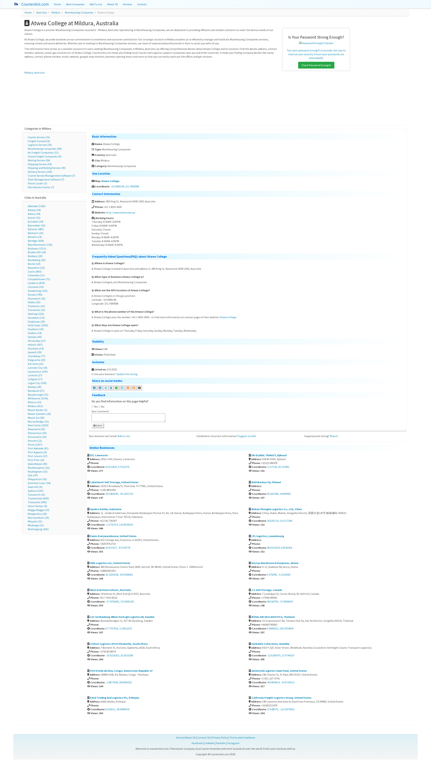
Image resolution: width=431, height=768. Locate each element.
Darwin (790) (35, 294)
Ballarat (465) (36, 229)
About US (112, 4)
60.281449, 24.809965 (279, 493)
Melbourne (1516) (38, 398)
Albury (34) (34, 213)
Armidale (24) (35, 221)
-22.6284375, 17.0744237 (280, 655)
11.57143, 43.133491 (278, 467)
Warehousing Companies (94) (44, 148)
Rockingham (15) (37, 471)
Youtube (220, 743)
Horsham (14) (36, 348)
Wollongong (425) (38, 529)
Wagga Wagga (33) (38, 510)
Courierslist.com (35, 4)
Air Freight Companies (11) (43, 152)
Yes (96, 406)
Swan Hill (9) (35, 487)
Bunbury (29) (35, 256)
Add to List (124, 436)
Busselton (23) (36, 267)
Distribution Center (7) (41, 187)
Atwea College (110, 181)
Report (334, 436)
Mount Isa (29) (36, 417)
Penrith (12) (35, 440)
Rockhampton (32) (38, 467)
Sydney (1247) (35, 490)
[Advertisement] (215, 99)
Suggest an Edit (247, 436)
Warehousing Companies (79, 12)
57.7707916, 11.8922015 (119, 628)
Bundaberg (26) (36, 260)
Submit (98, 425)
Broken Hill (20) (37, 252)
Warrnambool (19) (38, 517)
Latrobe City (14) (37, 367)
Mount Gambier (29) (39, 413)
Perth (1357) (35, 444)
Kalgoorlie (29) (36, 360)
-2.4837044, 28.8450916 (119, 682)
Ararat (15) (34, 217)
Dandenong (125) (37, 290)
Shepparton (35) (37, 479)
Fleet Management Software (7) (46, 179)
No (102, 406)
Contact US (203, 737)
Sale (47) (33, 475)
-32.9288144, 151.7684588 (124, 186)
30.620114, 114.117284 (279, 520)
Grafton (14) (35, 333)
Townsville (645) (37, 502)
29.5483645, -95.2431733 (119, 493)
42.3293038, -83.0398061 (119, 574)
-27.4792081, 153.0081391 (120, 601)
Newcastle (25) (36, 429)
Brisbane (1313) (37, 248)
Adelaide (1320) (36, 206)
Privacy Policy (220, 737)
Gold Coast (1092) (38, 325)
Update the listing (126, 374)
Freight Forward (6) (39, 141)
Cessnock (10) (36, 287)
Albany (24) (34, 210)
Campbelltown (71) (39, 279)
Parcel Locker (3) (37, 183)
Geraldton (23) (36, 317)
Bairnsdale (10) (36, 225)
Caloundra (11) (36, 275)
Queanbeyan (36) (37, 463)
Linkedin (209, 743)
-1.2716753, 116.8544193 (119, 524)
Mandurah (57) (36, 390)
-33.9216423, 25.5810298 (119, 655)
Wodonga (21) (36, 525)
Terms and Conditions (242, 737)
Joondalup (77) (36, 356)
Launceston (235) (38, 371)
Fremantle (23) (36, 310)
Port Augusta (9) (37, 452)
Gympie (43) (35, 337)
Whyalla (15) (35, 521)
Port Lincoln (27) (37, 456)
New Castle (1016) (38, 425)
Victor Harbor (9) (37, 506)
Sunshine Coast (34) (39, 483)
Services (127, 4)
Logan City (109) (37, 383)
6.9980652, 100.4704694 (280, 628)
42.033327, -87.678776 (118, 547)
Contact (142, 4)
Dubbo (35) (34, 302)
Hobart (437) (35, 344)
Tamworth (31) (36, 494)
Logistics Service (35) (40, 144)
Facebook (197, 743)
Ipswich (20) (35, 352)
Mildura (56, 12)
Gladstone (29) (36, 321)
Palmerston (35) (37, 433)
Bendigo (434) (36, 240)
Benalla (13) (35, 237)
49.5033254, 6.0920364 (279, 547)
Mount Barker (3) (37, 410)
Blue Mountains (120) (40, 244)
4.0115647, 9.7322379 (117, 467)
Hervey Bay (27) (36, 340)
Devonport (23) (36, 298)
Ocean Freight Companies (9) (44, 156)
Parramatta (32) (37, 437)
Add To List (96, 4)
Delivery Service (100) (40, 171)
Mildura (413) (35, 406)
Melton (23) (34, 402)
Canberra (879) (36, 283)
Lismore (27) (35, 375)
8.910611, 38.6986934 (117, 709)
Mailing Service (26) (39, 160)
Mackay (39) (34, 387)
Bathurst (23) (35, 233)
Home (57, 4)
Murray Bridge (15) (38, 421)
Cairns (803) (34, 271)
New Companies (75, 4)
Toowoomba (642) (38, 498)
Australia (41, 12)
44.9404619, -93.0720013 (280, 682)
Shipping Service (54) (40, 164)
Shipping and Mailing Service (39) (46, 168)
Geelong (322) (36, 313)
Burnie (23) (34, 263)
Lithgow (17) (35, 379)
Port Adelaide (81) (38, 448)
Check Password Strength (316, 65)
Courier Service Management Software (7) (51, 175)
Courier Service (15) (39, 137)
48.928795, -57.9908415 (280, 601)
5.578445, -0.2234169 (278, 574)
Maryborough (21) (38, 394)
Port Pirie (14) (36, 460)
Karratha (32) (35, 363)
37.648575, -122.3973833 (280, 709)
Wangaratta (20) (37, 513)
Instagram (233, 743)
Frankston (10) (36, 306)
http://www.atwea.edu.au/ (121, 212)
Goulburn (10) (36, 329)
